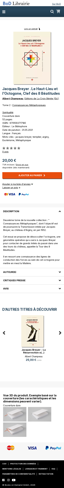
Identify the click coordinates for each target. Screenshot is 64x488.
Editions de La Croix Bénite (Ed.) (41, 98)
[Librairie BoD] (17, 3)
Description (11, 211)
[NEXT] (60, 332)
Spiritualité (7, 112)
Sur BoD (56, 3)
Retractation (46, 474)
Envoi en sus (22, 164)
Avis (6, 288)
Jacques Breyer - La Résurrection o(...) (34, 351)
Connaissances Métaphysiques (29, 105)
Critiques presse (14, 280)
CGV (4, 464)
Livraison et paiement (36, 469)
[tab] (32, 210)
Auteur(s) (9, 272)
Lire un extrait (31, 29)
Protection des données (23, 464)
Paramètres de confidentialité (18, 474)
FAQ (53, 469)
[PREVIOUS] (3, 332)
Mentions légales (11, 469)
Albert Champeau (12, 98)
